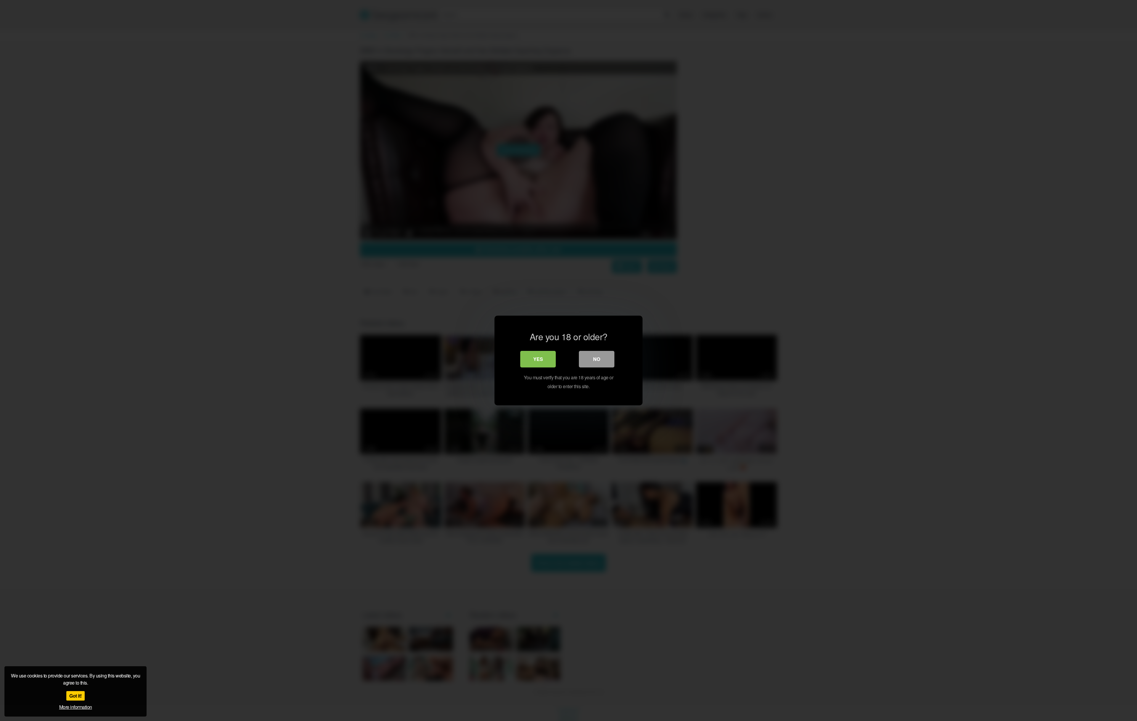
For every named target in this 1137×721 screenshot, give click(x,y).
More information (75, 707)
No (596, 359)
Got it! (75, 695)
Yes (538, 359)
